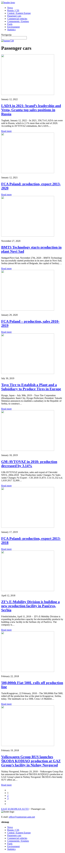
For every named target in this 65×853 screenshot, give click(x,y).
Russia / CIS (13, 10)
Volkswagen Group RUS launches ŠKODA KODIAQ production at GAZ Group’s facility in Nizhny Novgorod (31, 761)
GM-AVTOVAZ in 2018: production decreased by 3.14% (29, 464)
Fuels (9, 24)
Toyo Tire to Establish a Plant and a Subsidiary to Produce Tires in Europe (31, 387)
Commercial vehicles (17, 18)
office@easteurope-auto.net (22, 817)
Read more (6, 131)
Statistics (11, 29)
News (10, 7)
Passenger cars (14, 16)
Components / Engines (18, 21)
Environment (13, 27)
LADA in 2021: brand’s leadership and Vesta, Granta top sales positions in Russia (31, 110)
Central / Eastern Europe (19, 13)
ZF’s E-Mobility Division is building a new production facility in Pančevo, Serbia (30, 606)
